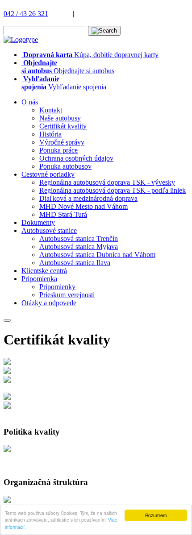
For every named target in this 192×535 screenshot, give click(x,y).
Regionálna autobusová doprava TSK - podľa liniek (112, 190)
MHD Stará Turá (63, 214)
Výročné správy (61, 142)
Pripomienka (39, 278)
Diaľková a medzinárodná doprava (88, 198)
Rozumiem (156, 515)
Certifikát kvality (63, 126)
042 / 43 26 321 (26, 13)
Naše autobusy (60, 118)
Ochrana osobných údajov (76, 158)
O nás (29, 102)
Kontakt (50, 110)
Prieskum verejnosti (67, 295)
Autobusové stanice (49, 230)
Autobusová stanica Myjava (78, 246)
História (50, 134)
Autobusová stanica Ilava (74, 262)
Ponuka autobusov (65, 166)
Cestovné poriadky (48, 174)
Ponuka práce (58, 150)
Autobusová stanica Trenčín (78, 238)
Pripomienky (57, 286)
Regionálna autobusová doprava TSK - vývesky (107, 182)
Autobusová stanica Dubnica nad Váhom (97, 254)
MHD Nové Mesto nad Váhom (83, 206)
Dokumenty (38, 222)
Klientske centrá (44, 270)
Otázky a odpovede (48, 303)
